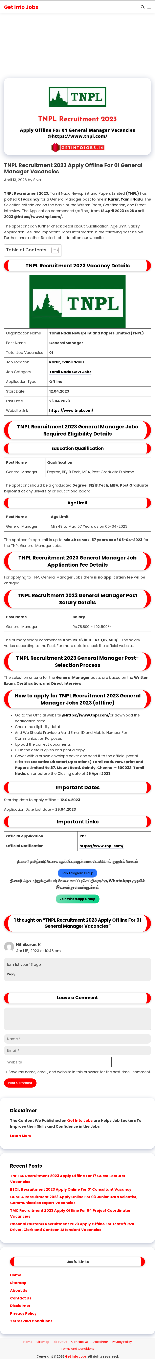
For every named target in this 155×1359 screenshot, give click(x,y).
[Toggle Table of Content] (53, 250)
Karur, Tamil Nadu (125, 199)
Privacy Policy (23, 1313)
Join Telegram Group (77, 873)
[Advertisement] (77, 45)
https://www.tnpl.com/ (71, 410)
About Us (18, 1290)
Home (15, 1275)
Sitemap (18, 1282)
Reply (11, 974)
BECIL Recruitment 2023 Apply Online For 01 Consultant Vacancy (70, 1189)
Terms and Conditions (31, 1321)
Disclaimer (20, 1305)
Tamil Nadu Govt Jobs (70, 371)
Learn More (20, 1135)
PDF (83, 836)
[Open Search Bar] (142, 7)
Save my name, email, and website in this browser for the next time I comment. (79, 1071)
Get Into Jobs (21, 7)
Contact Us (20, 1298)
